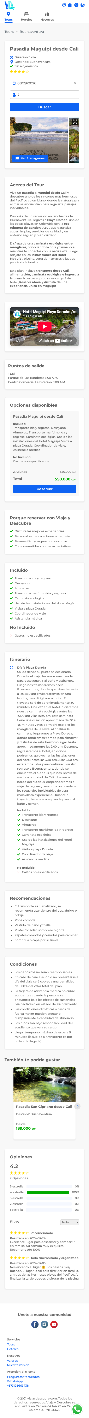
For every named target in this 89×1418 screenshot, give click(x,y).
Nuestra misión (18, 1365)
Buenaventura (32, 32)
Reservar (45, 489)
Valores (12, 1360)
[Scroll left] (6, 17)
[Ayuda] (76, 5)
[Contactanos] (64, 5)
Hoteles (12, 1349)
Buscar (44, 107)
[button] (83, 5)
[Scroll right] (83, 17)
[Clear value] (75, 83)
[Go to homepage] (10, 5)
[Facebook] (35, 1324)
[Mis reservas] (70, 5)
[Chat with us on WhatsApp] (76, 1408)
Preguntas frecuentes (23, 1377)
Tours (9, 32)
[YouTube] (54, 1324)
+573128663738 (18, 1385)
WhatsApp (15, 1381)
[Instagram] (44, 1324)
